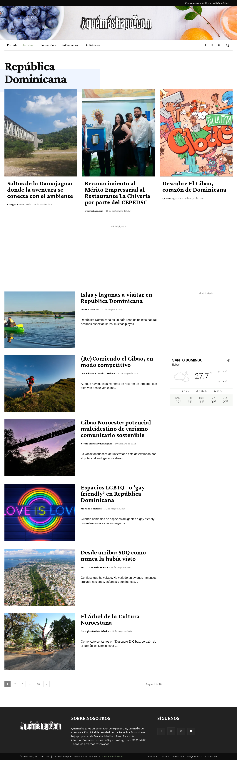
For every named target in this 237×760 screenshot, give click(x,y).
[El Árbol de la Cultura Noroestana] (39, 641)
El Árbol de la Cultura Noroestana (110, 619)
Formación (178, 756)
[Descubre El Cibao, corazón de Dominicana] (196, 132)
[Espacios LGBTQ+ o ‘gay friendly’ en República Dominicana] (39, 512)
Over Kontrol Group (112, 756)
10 (38, 684)
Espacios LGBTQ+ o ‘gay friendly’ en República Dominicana (113, 493)
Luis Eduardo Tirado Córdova (98, 373)
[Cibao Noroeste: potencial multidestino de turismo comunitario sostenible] (39, 447)
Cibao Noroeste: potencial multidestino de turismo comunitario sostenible (116, 428)
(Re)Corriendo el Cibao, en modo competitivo (117, 361)
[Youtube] (191, 731)
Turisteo (164, 756)
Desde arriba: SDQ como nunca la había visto (113, 555)
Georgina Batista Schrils (19, 204)
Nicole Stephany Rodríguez (96, 443)
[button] (227, 45)
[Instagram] (212, 45)
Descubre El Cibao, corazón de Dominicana (194, 186)
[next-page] (46, 684)
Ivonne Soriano (90, 309)
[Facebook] (205, 45)
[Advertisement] (118, 254)
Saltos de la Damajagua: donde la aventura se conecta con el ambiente (40, 189)
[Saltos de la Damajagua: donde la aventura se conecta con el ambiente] (40, 132)
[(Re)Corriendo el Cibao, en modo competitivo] (39, 383)
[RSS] (181, 731)
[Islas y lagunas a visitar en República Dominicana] (39, 319)
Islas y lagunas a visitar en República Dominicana (116, 297)
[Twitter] (219, 45)
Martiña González (91, 508)
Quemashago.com (94, 210)
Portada (152, 756)
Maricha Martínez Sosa (94, 567)
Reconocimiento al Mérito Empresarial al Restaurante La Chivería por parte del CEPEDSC (117, 193)
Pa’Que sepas (194, 756)
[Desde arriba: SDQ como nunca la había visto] (39, 577)
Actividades (211, 756)
